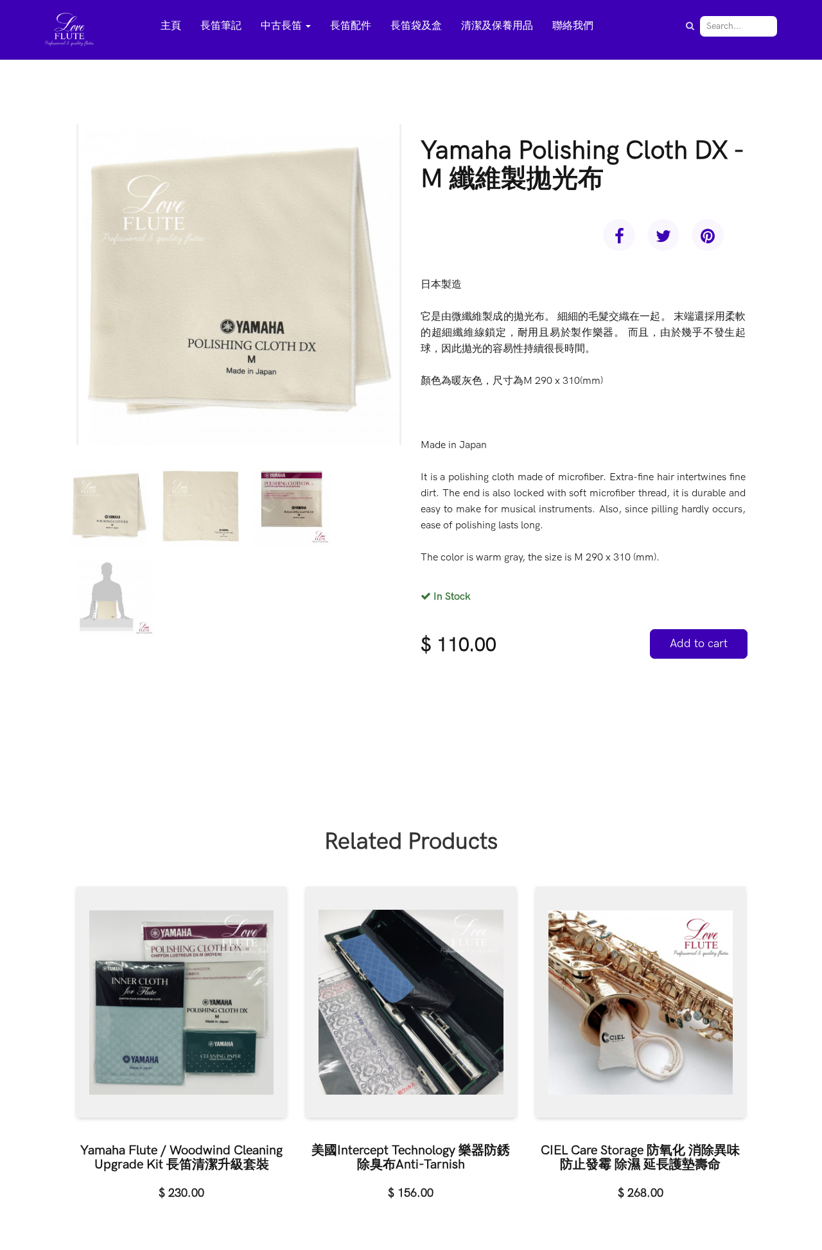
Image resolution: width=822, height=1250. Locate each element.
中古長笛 (282, 26)
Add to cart (699, 643)
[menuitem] (171, 26)
